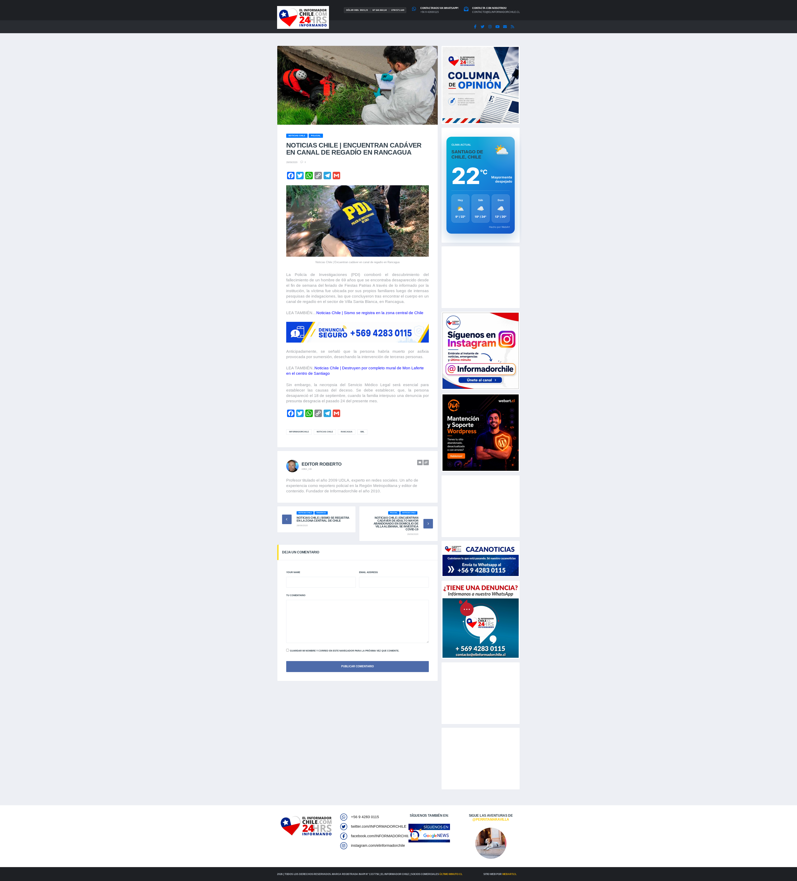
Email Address (368, 572)
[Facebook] (475, 26)
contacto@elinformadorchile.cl (496, 12)
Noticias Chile (325, 432)
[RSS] (512, 26)
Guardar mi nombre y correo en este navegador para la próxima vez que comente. (344, 650)
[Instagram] (490, 26)
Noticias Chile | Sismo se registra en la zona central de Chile (369, 313)
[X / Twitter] (482, 26)
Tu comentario (296, 595)
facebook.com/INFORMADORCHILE (381, 836)
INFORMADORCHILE (299, 432)
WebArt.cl (509, 874)
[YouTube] (497, 26)
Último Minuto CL (450, 874)
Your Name (293, 572)
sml (362, 432)
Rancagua (346, 432)
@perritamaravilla (490, 819)
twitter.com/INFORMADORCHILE (378, 826)
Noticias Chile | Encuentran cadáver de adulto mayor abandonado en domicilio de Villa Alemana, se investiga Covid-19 (396, 523)
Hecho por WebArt (499, 227)
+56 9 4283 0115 (365, 817)
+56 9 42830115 (429, 12)
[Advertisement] (480, 277)
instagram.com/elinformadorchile (378, 845)
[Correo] (504, 26)
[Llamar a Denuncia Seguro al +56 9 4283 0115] (357, 332)
